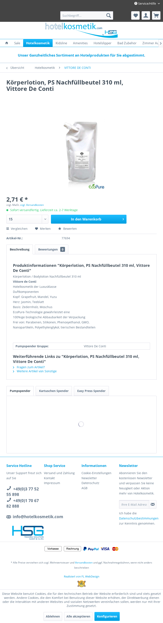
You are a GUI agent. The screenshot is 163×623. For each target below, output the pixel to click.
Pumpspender (20, 391)
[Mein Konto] (146, 15)
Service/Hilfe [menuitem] (147, 3)
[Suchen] (108, 15)
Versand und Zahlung (59, 473)
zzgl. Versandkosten (32, 205)
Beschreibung (20, 249)
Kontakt (49, 478)
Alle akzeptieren (78, 616)
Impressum (52, 483)
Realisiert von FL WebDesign (81, 576)
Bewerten (69, 229)
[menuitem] (86, 15)
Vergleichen (19, 229)
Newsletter (89, 478)
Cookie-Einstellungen (96, 473)
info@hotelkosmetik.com (38, 516)
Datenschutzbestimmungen (139, 518)
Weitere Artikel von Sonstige (36, 371)
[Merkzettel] (135, 15)
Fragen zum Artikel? (30, 367)
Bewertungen (50, 249)
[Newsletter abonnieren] (152, 504)
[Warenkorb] (156, 15)
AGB (84, 488)
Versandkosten (84, 562)
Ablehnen (53, 616)
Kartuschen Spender (54, 391)
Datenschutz (90, 483)
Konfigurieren (107, 616)
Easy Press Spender (91, 391)
